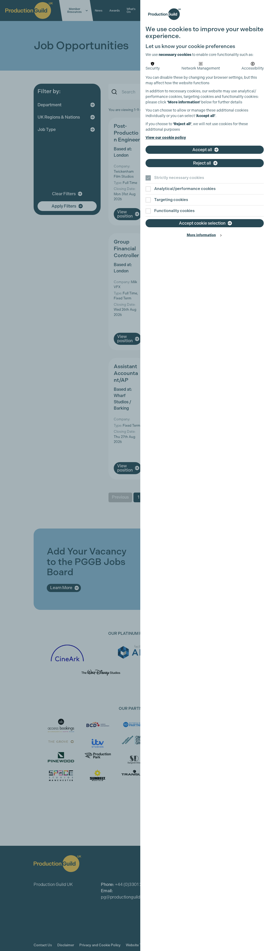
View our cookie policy (166, 137)
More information (201, 235)
